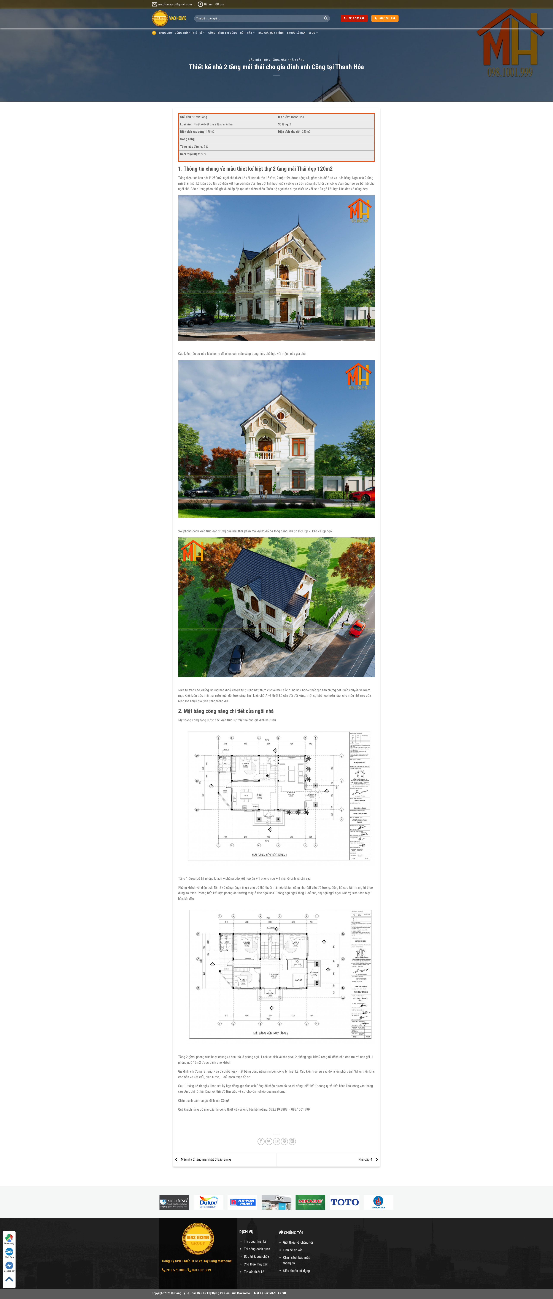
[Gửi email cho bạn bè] (276, 1141)
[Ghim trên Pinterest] (284, 1141)
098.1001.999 (201, 1270)
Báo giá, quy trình (271, 32)
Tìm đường (9, 1243)
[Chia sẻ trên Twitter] (268, 1141)
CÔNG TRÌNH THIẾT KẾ (188, 32)
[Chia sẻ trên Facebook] (261, 1141)
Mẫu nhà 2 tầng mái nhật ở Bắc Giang (205, 1160)
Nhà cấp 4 (365, 1160)
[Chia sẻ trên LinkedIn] (292, 1141)
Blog (311, 32)
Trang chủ (164, 32)
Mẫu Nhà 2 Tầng (293, 59)
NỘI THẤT (246, 32)
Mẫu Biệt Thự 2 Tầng (263, 59)
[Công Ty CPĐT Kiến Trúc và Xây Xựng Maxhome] (170, 18)
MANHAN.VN (277, 1293)
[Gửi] (326, 18)
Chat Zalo (9, 1257)
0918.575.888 (174, 1270)
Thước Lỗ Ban (296, 32)
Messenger (9, 1271)
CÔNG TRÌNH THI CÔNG (222, 32)
